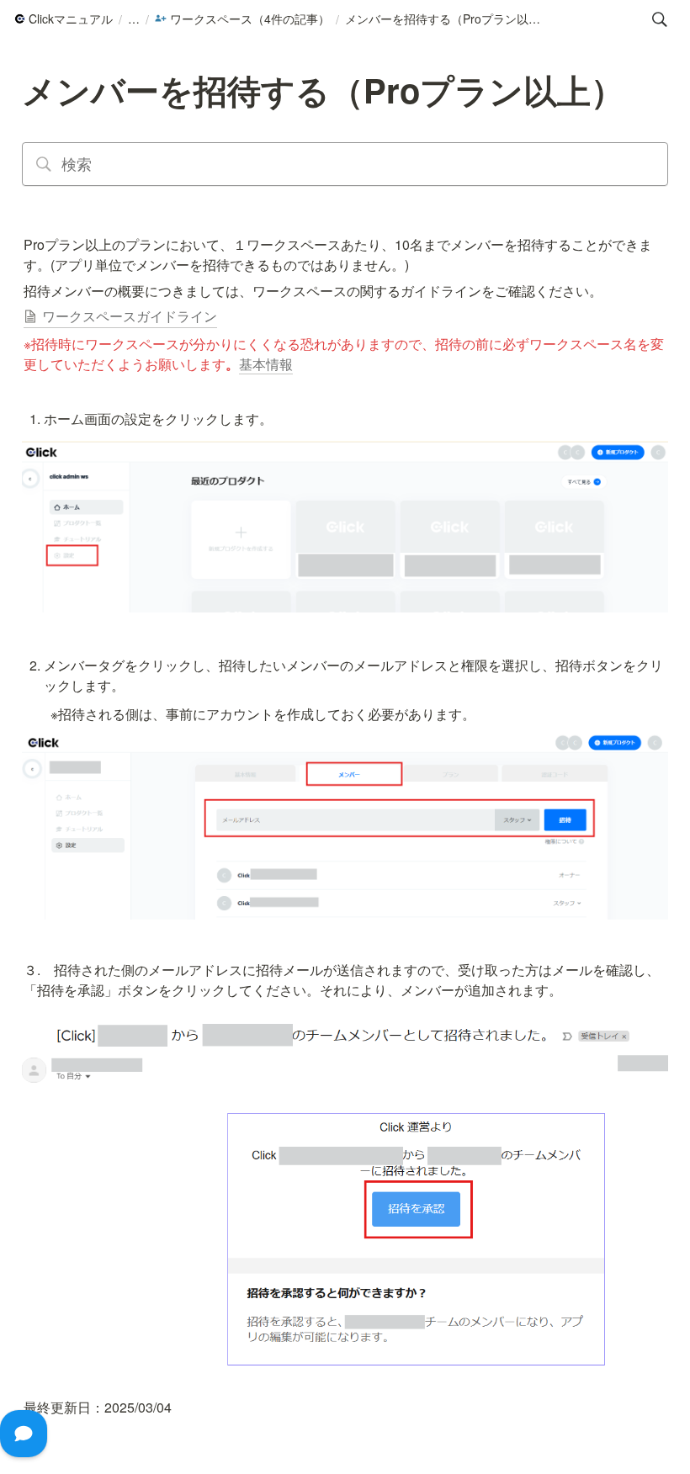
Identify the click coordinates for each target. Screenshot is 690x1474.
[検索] (660, 19)
